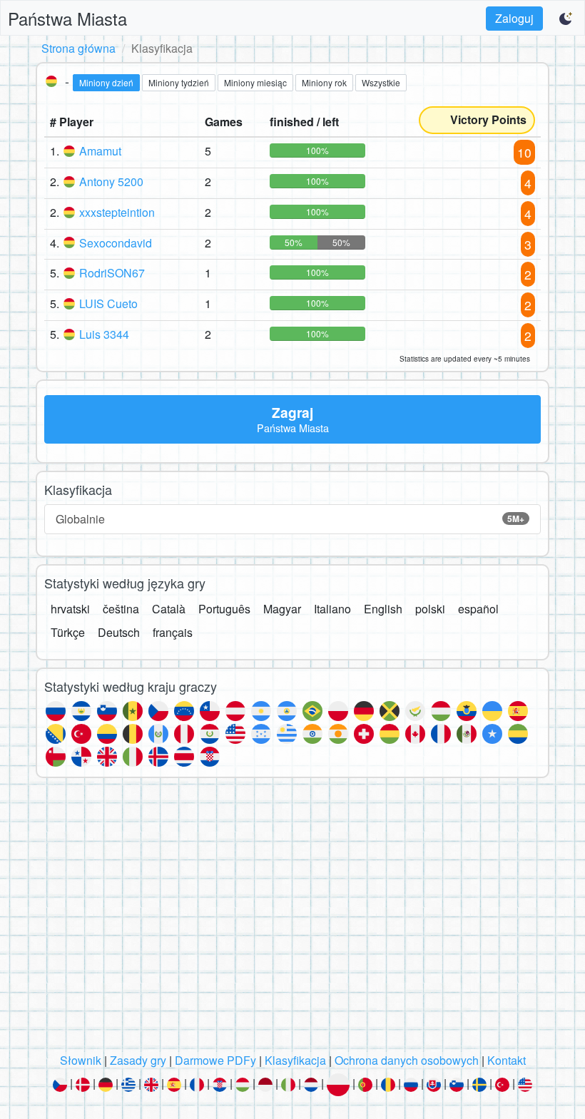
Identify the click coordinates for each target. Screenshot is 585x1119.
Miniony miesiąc (255, 82)
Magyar (282, 609)
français (173, 632)
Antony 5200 (111, 181)
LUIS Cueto (108, 303)
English (383, 609)
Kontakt (506, 1060)
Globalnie (290, 519)
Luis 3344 (104, 334)
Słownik (80, 1060)
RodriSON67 (112, 273)
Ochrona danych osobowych (407, 1060)
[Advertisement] (292, 919)
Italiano (332, 609)
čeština (121, 609)
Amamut (100, 151)
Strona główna (78, 48)
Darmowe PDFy (215, 1060)
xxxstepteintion (117, 212)
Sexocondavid (115, 243)
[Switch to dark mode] (566, 18)
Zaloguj (514, 18)
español (478, 609)
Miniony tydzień (178, 82)
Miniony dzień (106, 82)
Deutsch (119, 632)
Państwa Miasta (67, 18)
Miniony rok (324, 82)
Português (224, 609)
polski (430, 609)
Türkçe (68, 632)
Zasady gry (138, 1060)
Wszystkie (381, 82)
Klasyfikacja (295, 1060)
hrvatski (70, 609)
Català (168, 609)
